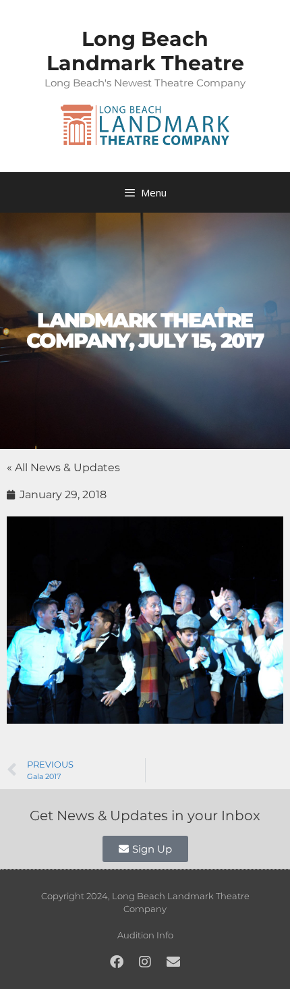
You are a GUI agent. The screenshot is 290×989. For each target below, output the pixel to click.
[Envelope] (173, 962)
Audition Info (145, 935)
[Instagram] (145, 962)
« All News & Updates (63, 467)
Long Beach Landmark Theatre (145, 51)
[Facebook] (116, 962)
